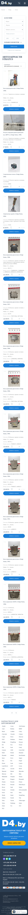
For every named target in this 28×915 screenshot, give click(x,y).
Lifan (3, 768)
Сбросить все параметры (14, 50)
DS (3, 744)
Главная (3, 9)
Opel (3, 779)
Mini (20, 774)
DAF (3, 739)
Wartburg (12, 803)
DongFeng (13, 742)
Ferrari (20, 744)
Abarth (3, 726)
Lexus (20, 766)
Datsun (20, 739)
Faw (11, 744)
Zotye (3, 805)
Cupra (3, 736)
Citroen (21, 734)
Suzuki (12, 798)
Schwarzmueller (23, 790)
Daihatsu (12, 739)
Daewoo (21, 736)
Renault (12, 784)
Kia (11, 760)
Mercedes (21, 771)
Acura (11, 726)
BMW (20, 728)
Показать (14, 46)
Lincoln (12, 768)
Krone (3, 763)
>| (16, 712)
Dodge (9, 9)
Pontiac (4, 782)
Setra (20, 792)
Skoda (3, 795)
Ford (11, 747)
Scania (3, 790)
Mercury (4, 774)
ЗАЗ (20, 805)
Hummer (21, 752)
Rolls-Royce (22, 784)
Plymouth (21, 779)
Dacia (11, 736)
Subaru (3, 798)
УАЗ (3, 808)
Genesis (4, 750)
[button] (14, 21)
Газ (11, 805)
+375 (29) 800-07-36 (9, 856)
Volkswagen (22, 800)
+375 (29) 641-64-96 (9, 865)
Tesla (3, 800)
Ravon (3, 784)
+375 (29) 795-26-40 (9, 862)
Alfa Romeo (22, 726)
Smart (11, 795)
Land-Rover (5, 766)
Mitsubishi (4, 776)
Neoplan (12, 776)
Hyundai (4, 755)
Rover (3, 787)
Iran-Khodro (22, 755)
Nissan (20, 776)
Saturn (20, 787)
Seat (11, 792)
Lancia (20, 763)
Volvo (3, 803)
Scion (3, 792)
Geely (20, 747)
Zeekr (20, 803)
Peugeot (12, 779)
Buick (3, 731)
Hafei (3, 752)
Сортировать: (7, 64)
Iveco (11, 758)
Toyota (12, 800)
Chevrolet (4, 734)
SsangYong (21, 795)
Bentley (12, 728)
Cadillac (12, 731)
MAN (20, 768)
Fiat (3, 747)
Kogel (20, 760)
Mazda (12, 771)
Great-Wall (21, 750)
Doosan (21, 742)
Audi (3, 728)
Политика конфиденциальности (10, 899)
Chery (20, 731)
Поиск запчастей (14, 843)
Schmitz (12, 790)
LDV (11, 766)
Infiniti (12, 755)
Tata (20, 798)
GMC (11, 750)
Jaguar (20, 758)
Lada (11, 763)
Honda (12, 752)
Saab (11, 787)
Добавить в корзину (14, 109)
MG (11, 774)
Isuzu (3, 758)
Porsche (12, 782)
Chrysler (12, 734)
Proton (20, 782)
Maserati (4, 771)
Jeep (3, 760)
